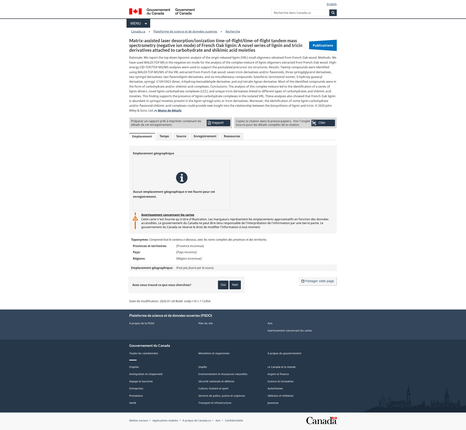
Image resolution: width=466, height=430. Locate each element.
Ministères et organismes (214, 353)
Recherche (233, 31)
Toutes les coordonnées (143, 353)
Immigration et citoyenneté (146, 374)
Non (235, 285)
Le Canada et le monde (282, 367)
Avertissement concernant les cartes (167, 215)
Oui (223, 285)
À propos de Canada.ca (197, 420)
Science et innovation (281, 381)
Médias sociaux (138, 420)
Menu (136, 23)
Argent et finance (278, 374)
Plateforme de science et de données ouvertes (185, 31)
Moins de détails (167, 111)
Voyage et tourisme (141, 381)
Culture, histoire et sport (213, 388)
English (332, 4)
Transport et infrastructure (214, 403)
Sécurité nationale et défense (216, 381)
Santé (132, 403)
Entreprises (136, 388)
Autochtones (275, 388)
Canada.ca (138, 31)
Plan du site (205, 323)
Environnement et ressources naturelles (222, 374)
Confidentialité (234, 420)
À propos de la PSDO (141, 323)
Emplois (134, 367)
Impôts (202, 367)
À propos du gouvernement (284, 353)
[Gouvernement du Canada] (162, 11)
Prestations (136, 395)
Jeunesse (273, 403)
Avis (270, 323)
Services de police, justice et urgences (221, 395)
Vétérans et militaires (281, 395)
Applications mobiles (165, 420)
